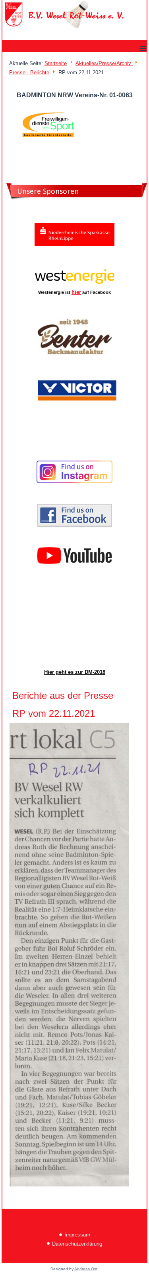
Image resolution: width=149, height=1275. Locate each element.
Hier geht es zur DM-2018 (74, 672)
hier (76, 292)
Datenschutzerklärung (77, 1244)
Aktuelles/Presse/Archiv (104, 63)
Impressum (77, 1235)
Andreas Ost (85, 1269)
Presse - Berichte (29, 72)
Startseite (56, 63)
